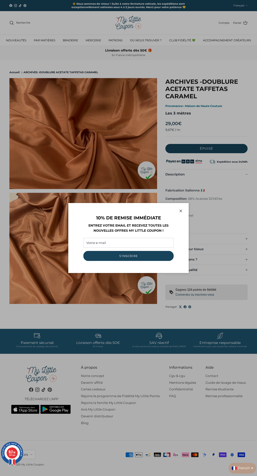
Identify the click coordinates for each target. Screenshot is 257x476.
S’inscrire (128, 256)
